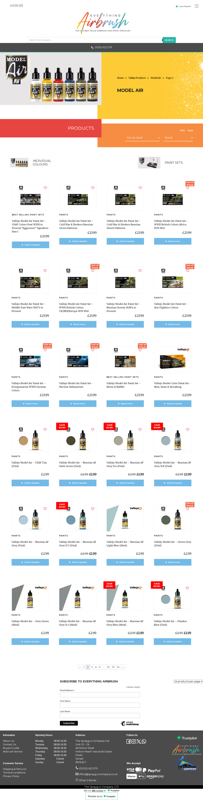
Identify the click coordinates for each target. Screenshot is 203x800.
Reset (190, 130)
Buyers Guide (11, 748)
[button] (45, 187)
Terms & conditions (14, 772)
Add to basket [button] (32, 245)
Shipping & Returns (14, 769)
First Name (65, 701)
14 (118, 667)
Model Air (156, 78)
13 (113, 667)
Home (120, 78)
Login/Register (185, 6)
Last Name (65, 711)
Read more (174, 241)
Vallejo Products (137, 78)
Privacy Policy (11, 776)
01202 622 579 (103, 47)
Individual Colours (42, 162)
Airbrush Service (12, 751)
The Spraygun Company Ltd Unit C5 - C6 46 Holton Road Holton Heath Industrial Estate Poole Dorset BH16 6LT (93, 752)
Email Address (67, 690)
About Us (8, 741)
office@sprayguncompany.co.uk (98, 774)
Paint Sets (174, 162)
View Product (32, 253)
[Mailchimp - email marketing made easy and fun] (130, 725)
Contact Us (9, 744)
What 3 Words (87, 780)
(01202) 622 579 (88, 768)
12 (108, 667)
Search (169, 40)
